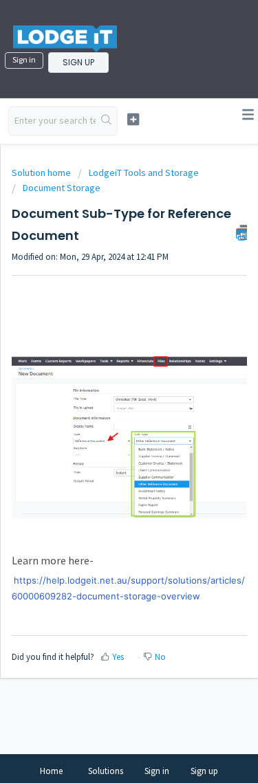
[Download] (104, 383)
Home (51, 771)
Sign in (24, 59)
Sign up (78, 62)
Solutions (105, 771)
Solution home (42, 172)
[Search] (106, 121)
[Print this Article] (241, 232)
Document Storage (61, 187)
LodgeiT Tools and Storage (144, 172)
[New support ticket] (133, 119)
